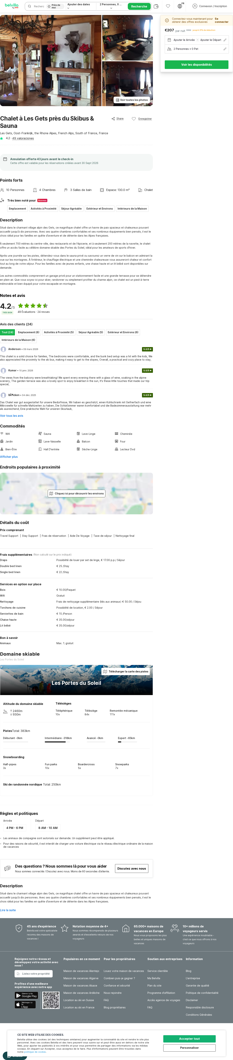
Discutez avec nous (131, 868)
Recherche (139, 6)
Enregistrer (145, 118)
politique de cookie (35, 1051)
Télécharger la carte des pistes (128, 671)
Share (120, 118)
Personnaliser (189, 1047)
